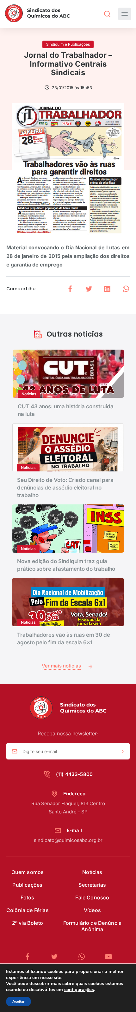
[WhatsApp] (84, 956)
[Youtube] (108, 956)
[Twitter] (57, 956)
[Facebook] (30, 956)
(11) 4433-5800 (74, 774)
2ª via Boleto (27, 923)
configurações (79, 989)
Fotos (27, 897)
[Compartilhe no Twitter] (89, 288)
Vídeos (92, 910)
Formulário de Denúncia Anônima (92, 926)
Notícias (92, 872)
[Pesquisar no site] (107, 14)
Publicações (27, 885)
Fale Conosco (92, 897)
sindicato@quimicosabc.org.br (68, 840)
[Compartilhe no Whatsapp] (126, 288)
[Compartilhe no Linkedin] (107, 288)
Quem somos (27, 872)
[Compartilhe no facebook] (70, 288)
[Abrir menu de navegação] (124, 14)
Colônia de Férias (27, 910)
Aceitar (18, 1001)
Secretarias (92, 885)
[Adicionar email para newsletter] (123, 751)
